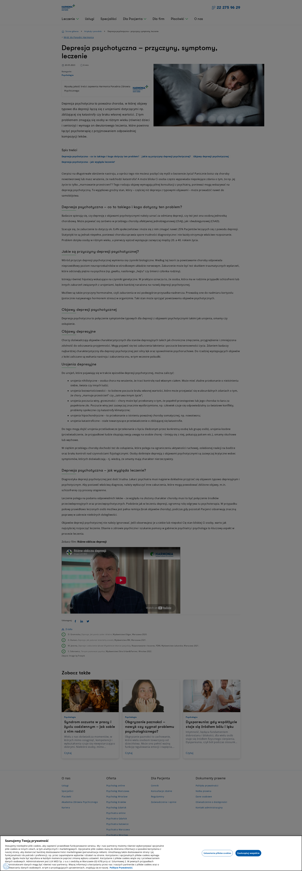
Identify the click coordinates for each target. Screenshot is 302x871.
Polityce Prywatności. (121, 867)
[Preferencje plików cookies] (6, 866)
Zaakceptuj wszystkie (248, 853)
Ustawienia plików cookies (217, 853)
